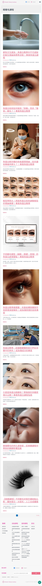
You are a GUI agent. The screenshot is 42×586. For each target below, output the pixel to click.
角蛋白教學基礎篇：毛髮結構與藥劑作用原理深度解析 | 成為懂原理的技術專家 (20, 310)
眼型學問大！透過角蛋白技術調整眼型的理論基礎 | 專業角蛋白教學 (20, 202)
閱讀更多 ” (5, 66)
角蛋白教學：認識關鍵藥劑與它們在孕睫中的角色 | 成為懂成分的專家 (20, 349)
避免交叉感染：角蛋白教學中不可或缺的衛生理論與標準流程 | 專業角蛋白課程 (20, 55)
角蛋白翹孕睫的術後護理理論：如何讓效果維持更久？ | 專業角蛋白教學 (20, 163)
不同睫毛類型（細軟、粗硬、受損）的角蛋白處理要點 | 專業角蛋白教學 (20, 255)
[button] (40, 2)
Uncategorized (6, 60)
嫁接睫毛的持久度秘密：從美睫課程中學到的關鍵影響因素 (20, 447)
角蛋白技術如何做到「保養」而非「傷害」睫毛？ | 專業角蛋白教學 (20, 109)
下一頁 (38, 515)
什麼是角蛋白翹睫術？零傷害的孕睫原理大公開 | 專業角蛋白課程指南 (20, 393)
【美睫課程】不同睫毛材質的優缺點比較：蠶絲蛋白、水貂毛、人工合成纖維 (20, 500)
